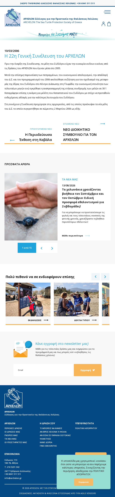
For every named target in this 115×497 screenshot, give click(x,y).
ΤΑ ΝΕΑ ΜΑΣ (10, 438)
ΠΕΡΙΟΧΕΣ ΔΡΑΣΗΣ (13, 428)
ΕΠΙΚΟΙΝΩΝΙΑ (12, 454)
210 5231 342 (11, 467)
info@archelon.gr (13, 478)
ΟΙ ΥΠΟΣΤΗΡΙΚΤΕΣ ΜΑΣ (15, 442)
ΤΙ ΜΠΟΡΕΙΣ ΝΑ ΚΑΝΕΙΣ (51, 428)
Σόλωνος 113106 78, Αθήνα (11, 461)
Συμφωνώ (84, 482)
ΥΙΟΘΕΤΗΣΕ (45, 438)
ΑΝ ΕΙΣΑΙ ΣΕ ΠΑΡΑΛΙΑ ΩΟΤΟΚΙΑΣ (55, 435)
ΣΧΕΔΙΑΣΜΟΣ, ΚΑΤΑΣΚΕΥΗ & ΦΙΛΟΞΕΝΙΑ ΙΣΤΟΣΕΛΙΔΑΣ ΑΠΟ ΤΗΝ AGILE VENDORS (57, 493)
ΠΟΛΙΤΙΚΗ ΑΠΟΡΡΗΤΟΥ (86, 428)
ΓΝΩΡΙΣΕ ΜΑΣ (11, 435)
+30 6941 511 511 (17, 472)
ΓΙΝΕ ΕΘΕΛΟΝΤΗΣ (48, 445)
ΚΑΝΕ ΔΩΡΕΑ (46, 442)
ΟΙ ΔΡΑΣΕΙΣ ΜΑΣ (12, 431)
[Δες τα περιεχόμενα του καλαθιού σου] (109, 24)
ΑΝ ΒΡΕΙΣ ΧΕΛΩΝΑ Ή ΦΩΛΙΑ (53, 431)
